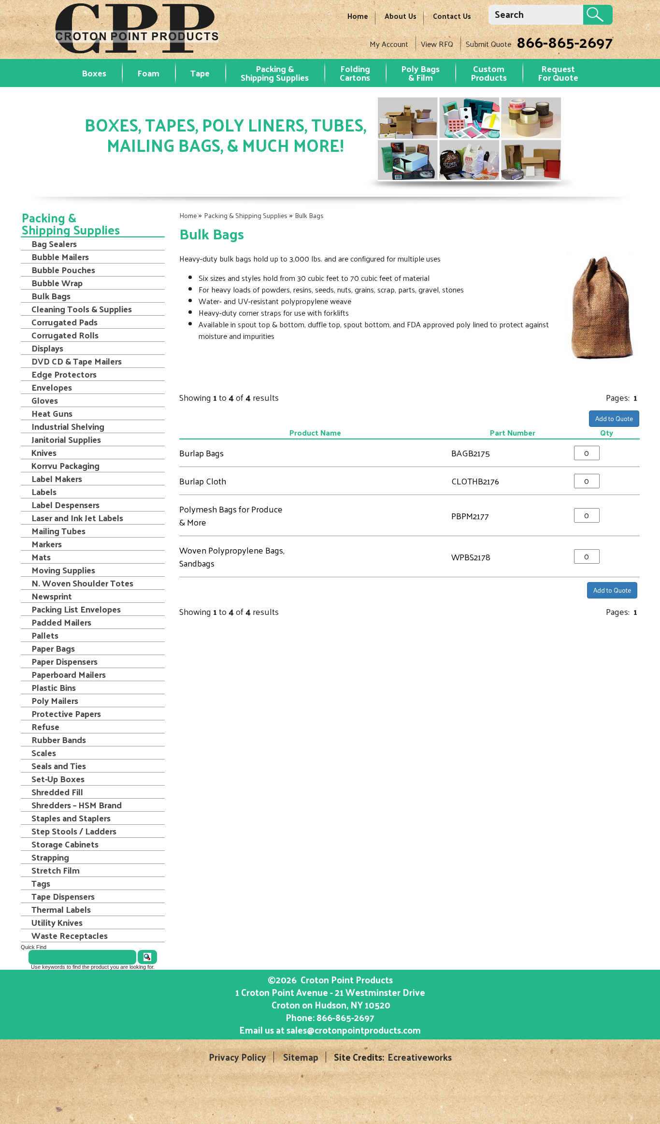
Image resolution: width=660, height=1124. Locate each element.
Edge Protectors (64, 374)
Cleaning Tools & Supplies (81, 309)
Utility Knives (57, 922)
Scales (43, 752)
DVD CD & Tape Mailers (76, 361)
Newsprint (51, 596)
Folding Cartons (355, 72)
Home (357, 16)
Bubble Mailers (60, 256)
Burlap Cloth (202, 481)
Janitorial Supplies (66, 439)
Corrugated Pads (64, 322)
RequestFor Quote (558, 72)
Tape (200, 73)
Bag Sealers (54, 243)
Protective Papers (66, 713)
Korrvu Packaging (65, 465)
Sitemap (300, 1057)
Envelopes (51, 387)
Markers (46, 544)
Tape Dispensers (63, 896)
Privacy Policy (237, 1057)
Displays (47, 348)
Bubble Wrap (57, 282)
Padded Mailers (61, 622)
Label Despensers (65, 504)
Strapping (50, 857)
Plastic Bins (53, 687)
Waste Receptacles (69, 935)
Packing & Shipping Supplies (275, 72)
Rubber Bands (58, 739)
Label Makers (56, 478)
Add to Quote (614, 418)
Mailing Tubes (58, 531)
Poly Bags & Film (420, 72)
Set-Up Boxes (58, 779)
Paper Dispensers (64, 661)
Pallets (44, 635)
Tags (40, 883)
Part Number (512, 432)
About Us (400, 16)
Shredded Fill (57, 792)
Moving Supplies (63, 570)
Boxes (94, 73)
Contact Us (452, 16)
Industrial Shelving (67, 426)
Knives (44, 452)
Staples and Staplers (71, 818)
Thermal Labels (61, 909)
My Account (389, 44)
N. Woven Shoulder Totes (82, 583)
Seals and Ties (58, 765)
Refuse (45, 726)
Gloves (44, 400)
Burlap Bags (201, 453)
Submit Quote (488, 44)
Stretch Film (55, 870)
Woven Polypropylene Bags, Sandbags (232, 556)
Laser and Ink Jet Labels (77, 517)
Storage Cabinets (65, 844)
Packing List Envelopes (76, 609)
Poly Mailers (54, 700)
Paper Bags (53, 648)
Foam (148, 73)
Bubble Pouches (63, 269)
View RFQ (437, 44)
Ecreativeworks (419, 1057)
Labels (44, 491)
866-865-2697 (565, 42)
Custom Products (489, 72)
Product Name (315, 432)
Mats (41, 557)
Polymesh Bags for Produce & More (231, 515)
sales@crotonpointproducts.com (354, 1030)
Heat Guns (51, 413)
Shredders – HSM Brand (76, 805)
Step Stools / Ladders (73, 831)
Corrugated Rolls (65, 335)
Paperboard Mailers (68, 674)
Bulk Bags (309, 215)
